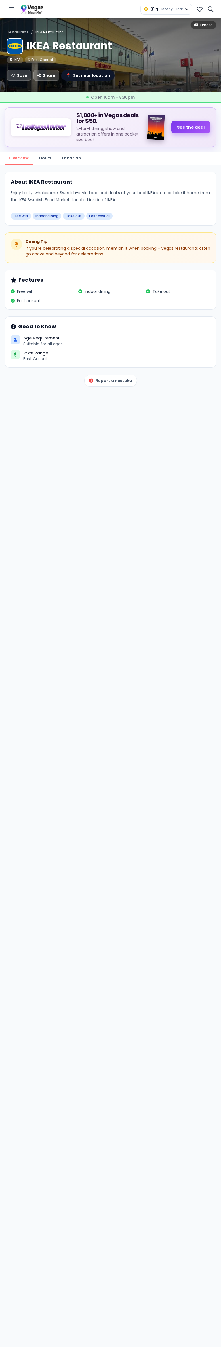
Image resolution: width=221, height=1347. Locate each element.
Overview (19, 158)
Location (71, 158)
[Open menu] (11, 9)
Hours (45, 158)
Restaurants (17, 32)
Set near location (88, 75)
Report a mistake (114, 381)
